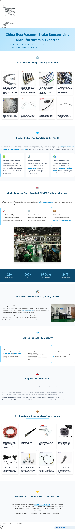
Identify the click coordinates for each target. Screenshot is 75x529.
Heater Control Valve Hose (10, 14)
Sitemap (22, 523)
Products (4, 7)
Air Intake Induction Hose (10, 19)
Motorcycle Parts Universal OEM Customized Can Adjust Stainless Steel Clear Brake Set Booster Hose (28, 116)
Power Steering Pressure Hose (10, 15)
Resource (4, 20)
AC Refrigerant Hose (9, 10)
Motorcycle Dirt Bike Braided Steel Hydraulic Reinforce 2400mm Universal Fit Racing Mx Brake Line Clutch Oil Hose (28, 469)
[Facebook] (0, 3)
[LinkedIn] (1, 3)
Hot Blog (7, 22)
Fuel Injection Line (8, 9)
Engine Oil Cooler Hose (9, 13)
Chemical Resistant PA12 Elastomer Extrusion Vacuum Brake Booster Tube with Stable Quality (10, 116)
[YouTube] (2, 3)
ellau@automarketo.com (6, 525)
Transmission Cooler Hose (10, 11)
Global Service (8, 21)
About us (4, 25)
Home (4, 6)
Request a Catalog (3, 27)
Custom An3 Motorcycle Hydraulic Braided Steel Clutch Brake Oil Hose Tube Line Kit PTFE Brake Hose (46, 442)
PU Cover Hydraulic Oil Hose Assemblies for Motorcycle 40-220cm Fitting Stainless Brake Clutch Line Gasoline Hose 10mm (46, 469)
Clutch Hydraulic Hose (9, 16)
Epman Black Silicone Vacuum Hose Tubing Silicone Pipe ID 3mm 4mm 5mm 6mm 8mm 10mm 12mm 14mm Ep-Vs (64, 442)
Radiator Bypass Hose (9, 17)
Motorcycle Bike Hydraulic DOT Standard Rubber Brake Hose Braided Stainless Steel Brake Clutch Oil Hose (64, 116)
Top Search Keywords (9, 23)
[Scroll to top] (1, 528)
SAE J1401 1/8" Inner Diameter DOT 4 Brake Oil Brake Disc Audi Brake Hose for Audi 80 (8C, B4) (46, 115)
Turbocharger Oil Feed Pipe (10, 8)
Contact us (5, 24)
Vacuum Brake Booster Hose (10, 12)
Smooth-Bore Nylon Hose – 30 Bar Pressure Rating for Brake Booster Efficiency (28, 442)
